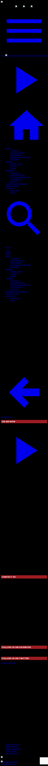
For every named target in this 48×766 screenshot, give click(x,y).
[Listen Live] (24, 449)
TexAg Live (14, 172)
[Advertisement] (24, 327)
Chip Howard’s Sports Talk (20, 177)
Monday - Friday (16, 164)
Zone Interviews (16, 179)
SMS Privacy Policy (8, 764)
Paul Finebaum (16, 155)
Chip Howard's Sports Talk (20, 157)
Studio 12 (13, 181)
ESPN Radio (15, 159)
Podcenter (10, 170)
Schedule (9, 161)
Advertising (14, 190)
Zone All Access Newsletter (16, 184)
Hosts (8, 148)
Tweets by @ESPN (8, 663)
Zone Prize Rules (12, 186)
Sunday (13, 168)
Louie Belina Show (17, 152)
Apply (12, 192)
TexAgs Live (15, 150)
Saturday (13, 166)
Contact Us (10, 188)
